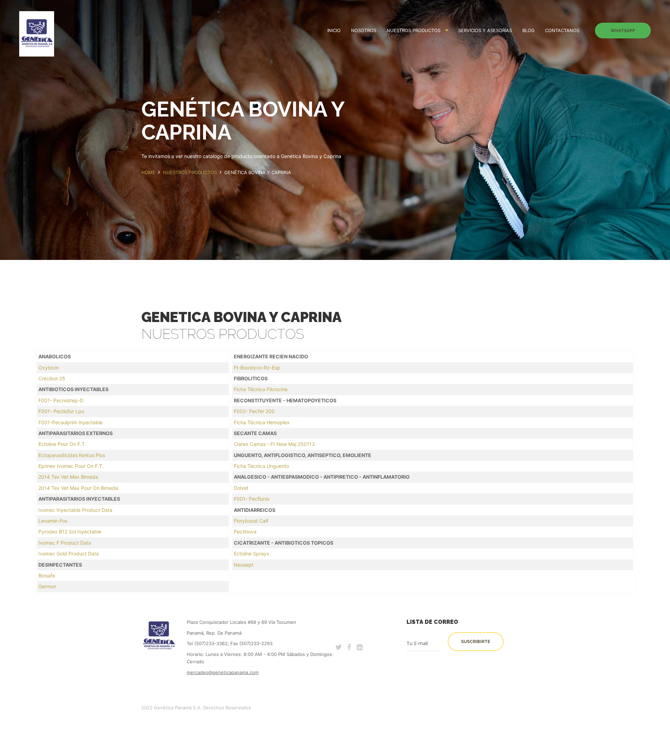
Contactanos (562, 30)
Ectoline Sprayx (251, 554)
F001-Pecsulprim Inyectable (70, 422)
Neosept (243, 565)
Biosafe (46, 575)
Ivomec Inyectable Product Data (75, 510)
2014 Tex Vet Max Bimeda (68, 477)
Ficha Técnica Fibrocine (261, 389)
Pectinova (245, 532)
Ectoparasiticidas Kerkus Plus (71, 455)
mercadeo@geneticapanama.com (223, 672)
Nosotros (363, 30)
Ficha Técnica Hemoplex (262, 422)
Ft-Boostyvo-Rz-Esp (257, 368)
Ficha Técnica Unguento (261, 466)
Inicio (334, 30)
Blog (528, 30)
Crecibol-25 (51, 378)
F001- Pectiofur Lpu (61, 411)
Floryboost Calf (251, 521)
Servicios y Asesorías (485, 30)
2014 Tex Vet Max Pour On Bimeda (78, 488)
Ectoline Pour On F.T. (62, 444)
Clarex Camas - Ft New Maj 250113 (274, 444)
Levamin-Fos (52, 521)
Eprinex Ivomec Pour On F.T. (71, 466)
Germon (47, 586)
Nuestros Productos (413, 30)
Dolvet (241, 488)
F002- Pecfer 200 (254, 411)
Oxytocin (48, 368)
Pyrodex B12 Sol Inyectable (69, 532)
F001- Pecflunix (252, 499)
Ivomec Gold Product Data (68, 554)
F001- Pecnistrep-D (60, 400)
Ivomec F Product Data (64, 543)
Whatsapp (623, 30)
